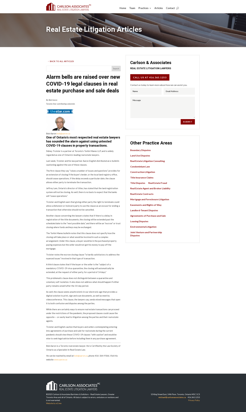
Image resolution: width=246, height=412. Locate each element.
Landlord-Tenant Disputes (144, 210)
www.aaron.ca (60, 359)
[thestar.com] (60, 114)
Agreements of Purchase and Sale (148, 215)
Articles (158, 8)
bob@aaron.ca (63, 133)
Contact (170, 8)
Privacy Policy (194, 400)
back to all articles (62, 61)
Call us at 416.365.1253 (150, 77)
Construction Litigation (142, 172)
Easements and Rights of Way (146, 205)
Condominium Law (140, 166)
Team (132, 8)
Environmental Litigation (143, 226)
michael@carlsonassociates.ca (172, 397)
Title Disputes (137, 183)
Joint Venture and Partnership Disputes (146, 234)
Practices (143, 8)
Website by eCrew (54, 403)
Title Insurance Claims (141, 177)
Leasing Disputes (139, 221)
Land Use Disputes (140, 155)
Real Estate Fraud (157, 183)
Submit (187, 122)
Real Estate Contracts (141, 194)
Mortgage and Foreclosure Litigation (149, 199)
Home (123, 8)
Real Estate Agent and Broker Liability (150, 188)
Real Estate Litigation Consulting (147, 161)
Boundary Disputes (140, 150)
